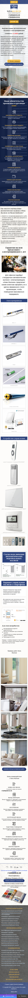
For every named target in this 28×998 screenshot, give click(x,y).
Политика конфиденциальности (14, 992)
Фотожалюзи (14, 974)
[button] (14, 2)
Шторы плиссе (14, 969)
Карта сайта (14, 989)
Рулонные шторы (14, 945)
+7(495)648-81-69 (14, 15)
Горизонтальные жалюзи (14, 906)
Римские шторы (14, 972)
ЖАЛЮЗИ (14, 11)
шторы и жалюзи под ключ (14, 12)
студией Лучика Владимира (16, 982)
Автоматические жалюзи (14, 977)
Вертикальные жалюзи (14, 925)
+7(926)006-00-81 (14, 17)
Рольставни (14, 967)
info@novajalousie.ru (14, 873)
